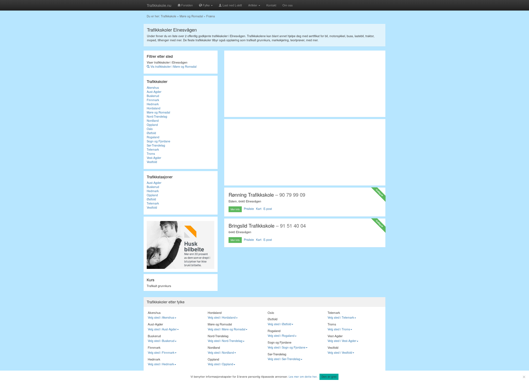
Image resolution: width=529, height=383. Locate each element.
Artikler (253, 5)
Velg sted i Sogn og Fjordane (286, 347)
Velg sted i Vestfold (340, 352)
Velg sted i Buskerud (161, 341)
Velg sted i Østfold (279, 324)
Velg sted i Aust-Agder (162, 329)
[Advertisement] (305, 84)
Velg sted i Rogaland (281, 335)
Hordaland (153, 108)
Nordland (153, 120)
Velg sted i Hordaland (222, 317)
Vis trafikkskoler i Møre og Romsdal (173, 66)
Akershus (153, 87)
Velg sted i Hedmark (161, 364)
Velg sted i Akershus (161, 317)
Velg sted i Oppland (220, 364)
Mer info (235, 209)
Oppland (152, 125)
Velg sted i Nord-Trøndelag (225, 341)
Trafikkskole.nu (159, 5)
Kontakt (271, 5)
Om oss (287, 5)
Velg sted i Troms (339, 329)
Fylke (206, 5)
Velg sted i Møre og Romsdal (226, 329)
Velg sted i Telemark (341, 317)
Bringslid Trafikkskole (251, 225)
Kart (258, 209)
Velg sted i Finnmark (161, 352)
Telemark (153, 149)
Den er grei (329, 376)
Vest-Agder (154, 158)
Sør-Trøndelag (156, 145)
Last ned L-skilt (232, 5)
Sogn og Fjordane (158, 141)
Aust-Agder (154, 92)
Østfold (151, 133)
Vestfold (152, 162)
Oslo (150, 129)
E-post (267, 209)
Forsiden (186, 5)
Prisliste (249, 209)
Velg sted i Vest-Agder (342, 341)
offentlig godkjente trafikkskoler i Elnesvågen (216, 36)
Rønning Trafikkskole (251, 194)
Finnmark (153, 100)
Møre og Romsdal (191, 16)
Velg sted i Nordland (221, 352)
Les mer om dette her (303, 376)
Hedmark (153, 104)
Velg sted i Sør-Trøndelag (284, 359)
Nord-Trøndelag (157, 116)
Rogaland (153, 137)
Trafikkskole (168, 16)
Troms (151, 153)
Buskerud (153, 96)
